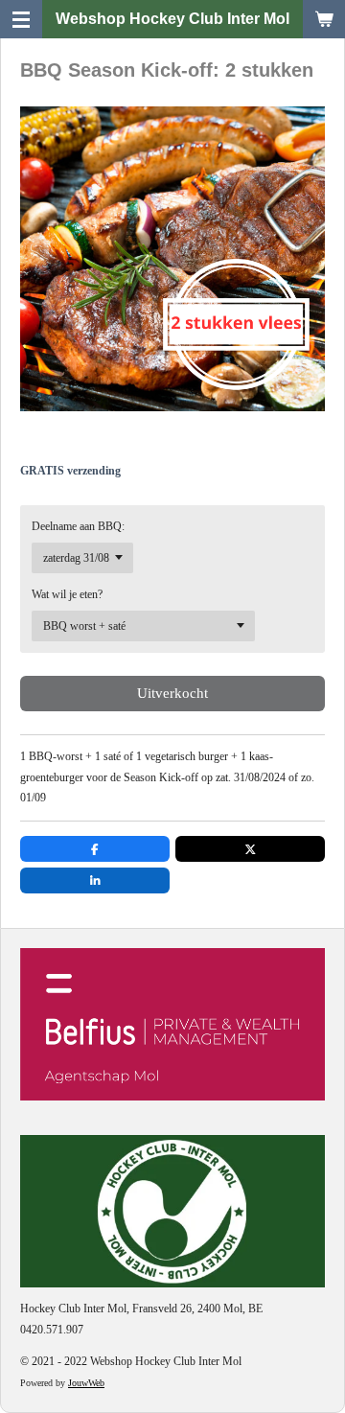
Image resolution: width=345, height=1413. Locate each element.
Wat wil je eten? (67, 594)
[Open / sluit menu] (21, 19)
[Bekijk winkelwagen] (324, 19)
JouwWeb (86, 1383)
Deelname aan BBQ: (78, 526)
